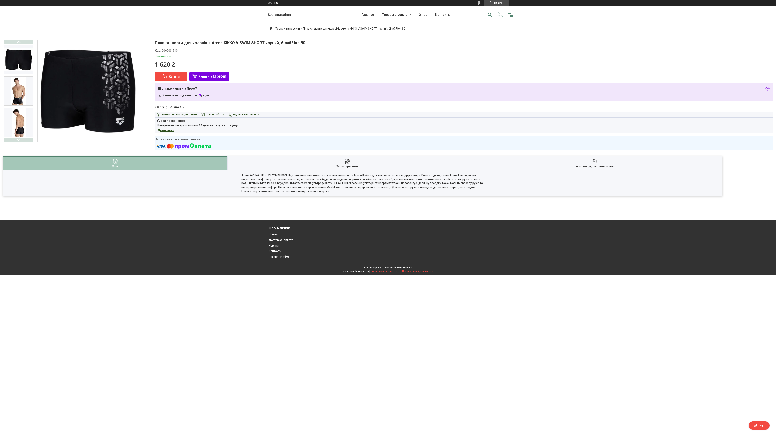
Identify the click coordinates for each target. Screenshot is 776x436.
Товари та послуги (287, 28)
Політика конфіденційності (417, 271)
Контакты (443, 15)
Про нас (274, 234)
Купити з (205, 76)
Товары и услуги (395, 15)
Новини (274, 245)
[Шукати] (490, 15)
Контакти (275, 251)
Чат (762, 425)
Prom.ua (407, 267)
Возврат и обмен (280, 256)
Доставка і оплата (281, 240)
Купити (174, 76)
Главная (368, 15)
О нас (423, 15)
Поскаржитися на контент (385, 271)
